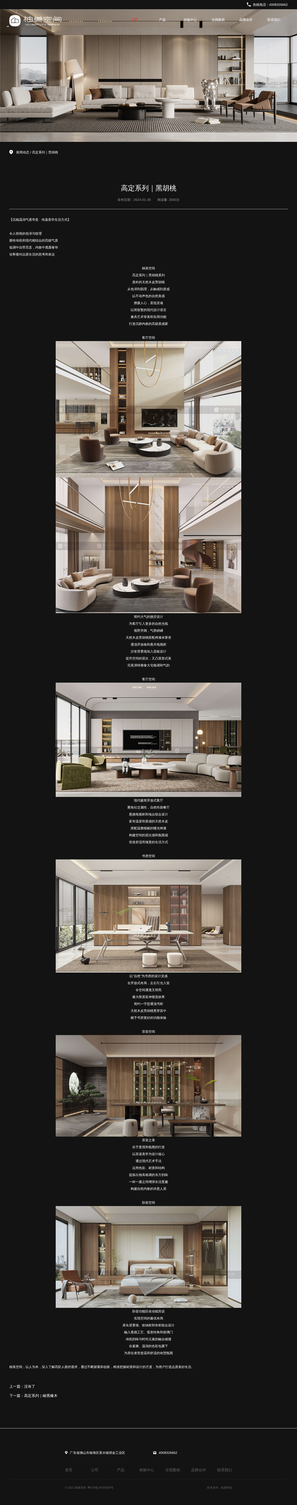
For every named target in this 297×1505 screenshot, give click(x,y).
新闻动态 (22, 152)
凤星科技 (226, 1487)
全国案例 (218, 20)
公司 (134, 20)
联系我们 (273, 20)
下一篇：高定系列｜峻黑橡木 (33, 1396)
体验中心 (190, 20)
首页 (68, 1470)
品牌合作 (245, 20)
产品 (162, 20)
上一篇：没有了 (22, 1386)
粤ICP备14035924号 (100, 1487)
